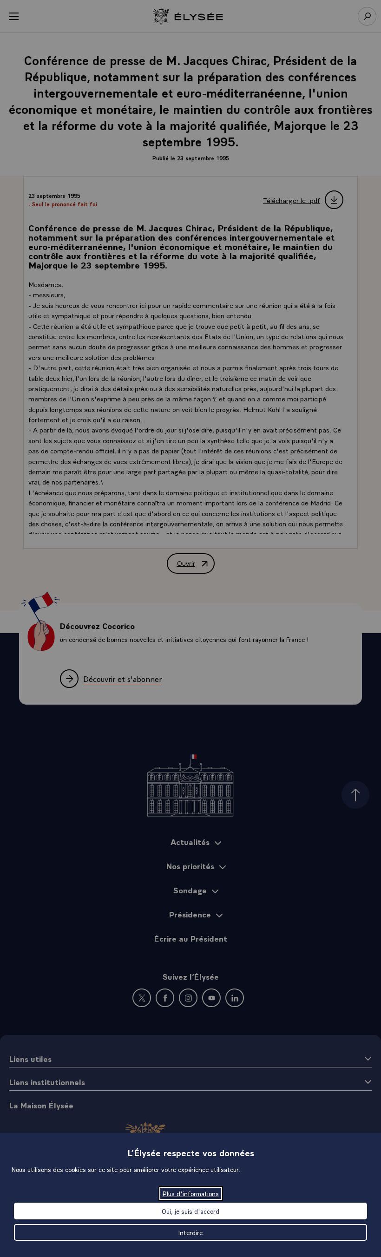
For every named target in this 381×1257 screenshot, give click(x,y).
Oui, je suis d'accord (190, 1211)
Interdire (190, 1232)
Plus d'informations (191, 1193)
